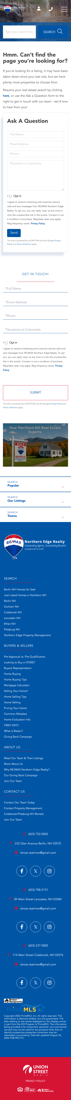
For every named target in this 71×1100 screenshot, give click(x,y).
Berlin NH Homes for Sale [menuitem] (20, 589)
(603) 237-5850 (38, 945)
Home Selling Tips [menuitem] (15, 697)
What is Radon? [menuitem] (13, 731)
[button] (53, 31)
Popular (13, 485)
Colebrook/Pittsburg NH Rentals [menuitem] (24, 814)
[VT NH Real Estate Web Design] (35, 1070)
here (6, 96)
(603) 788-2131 (38, 890)
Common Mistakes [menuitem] (15, 714)
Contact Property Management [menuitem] (23, 808)
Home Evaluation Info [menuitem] (17, 719)
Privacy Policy (38, 223)
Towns (12, 516)
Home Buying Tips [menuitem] (15, 679)
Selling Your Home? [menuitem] (16, 691)
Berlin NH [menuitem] (10, 601)
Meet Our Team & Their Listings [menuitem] (23, 758)
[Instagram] (49, 871)
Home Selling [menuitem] (12, 702)
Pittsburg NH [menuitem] (12, 629)
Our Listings (16, 501)
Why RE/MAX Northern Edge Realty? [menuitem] (27, 770)
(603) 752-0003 (38, 834)
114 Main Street (37, 955)
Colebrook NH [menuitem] (13, 612)
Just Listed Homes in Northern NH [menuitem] (25, 595)
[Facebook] (21, 871)
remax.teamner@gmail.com (38, 853)
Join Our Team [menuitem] (13, 781)
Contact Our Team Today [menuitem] (19, 802)
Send (14, 233)
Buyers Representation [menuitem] (18, 668)
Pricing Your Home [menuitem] (15, 708)
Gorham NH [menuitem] (11, 607)
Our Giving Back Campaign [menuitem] (21, 775)
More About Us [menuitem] (13, 764)
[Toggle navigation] (64, 9)
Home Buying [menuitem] (12, 674)
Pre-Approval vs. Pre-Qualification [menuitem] (24, 657)
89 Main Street (37, 899)
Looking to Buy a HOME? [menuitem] (19, 662)
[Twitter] (35, 871)
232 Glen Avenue (37, 843)
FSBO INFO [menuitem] (11, 725)
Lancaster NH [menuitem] (12, 618)
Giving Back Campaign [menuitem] (18, 737)
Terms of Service (24, 244)
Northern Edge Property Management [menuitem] (27, 635)
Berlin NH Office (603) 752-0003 (51, 9)
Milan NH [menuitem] (10, 624)
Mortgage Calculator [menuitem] (16, 685)
